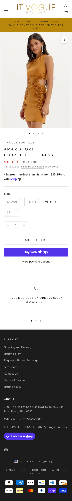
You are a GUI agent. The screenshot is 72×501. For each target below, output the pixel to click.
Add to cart (36, 240)
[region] (36, 300)
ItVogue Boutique (19, 142)
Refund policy (12, 387)
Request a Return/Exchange (21, 360)
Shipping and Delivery (17, 347)
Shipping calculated (32, 166)
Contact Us (11, 374)
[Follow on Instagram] (6, 450)
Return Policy (12, 354)
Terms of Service (14, 380)
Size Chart (10, 367)
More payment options (36, 262)
